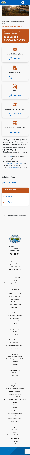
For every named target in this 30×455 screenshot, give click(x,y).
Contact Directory (15, 429)
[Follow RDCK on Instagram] (18, 254)
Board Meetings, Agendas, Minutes (15, 359)
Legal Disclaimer (15, 438)
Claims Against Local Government (15, 435)
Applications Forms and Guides (15, 163)
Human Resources (15, 266)
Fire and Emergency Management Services (15, 283)
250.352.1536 (9, 196)
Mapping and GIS (15, 410)
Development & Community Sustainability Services (15, 23)
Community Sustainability (15, 391)
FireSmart (15, 402)
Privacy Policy (15, 441)
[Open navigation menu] (27, 2)
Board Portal (15, 444)
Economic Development (15, 340)
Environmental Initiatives (15, 397)
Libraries (15, 407)
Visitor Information (15, 348)
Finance (15, 280)
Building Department (15, 386)
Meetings (15, 354)
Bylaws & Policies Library (15, 321)
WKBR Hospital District (15, 293)
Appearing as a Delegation (15, 356)
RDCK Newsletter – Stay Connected (15, 345)
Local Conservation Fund (15, 342)
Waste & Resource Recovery (15, 418)
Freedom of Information (15, 304)
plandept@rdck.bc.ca (11, 202)
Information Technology (15, 269)
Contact (15, 432)
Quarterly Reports (15, 310)
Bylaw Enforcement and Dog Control (15, 388)
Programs (15, 378)
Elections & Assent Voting (15, 296)
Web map (9, 156)
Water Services (15, 421)
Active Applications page (13, 167)
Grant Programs (15, 302)
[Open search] (22, 2)
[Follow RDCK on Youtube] (15, 254)
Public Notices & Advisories (15, 315)
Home (4, 19)
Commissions (15, 361)
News (15, 337)
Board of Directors (15, 291)
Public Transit (15, 416)
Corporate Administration (15, 264)
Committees (15, 364)
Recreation (15, 372)
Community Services (15, 277)
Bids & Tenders (15, 299)
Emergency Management (15, 394)
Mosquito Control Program (15, 413)
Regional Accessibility (15, 318)
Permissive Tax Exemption (15, 312)
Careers (15, 323)
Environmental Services (15, 274)
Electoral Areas (15, 331)
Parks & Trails (15, 375)
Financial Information (15, 307)
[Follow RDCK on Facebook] (11, 254)
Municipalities (15, 334)
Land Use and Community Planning (15, 405)
